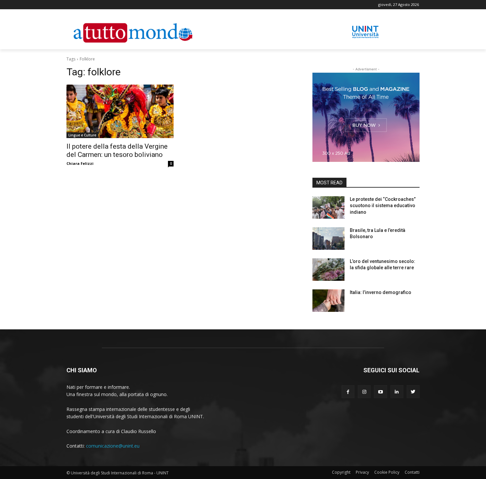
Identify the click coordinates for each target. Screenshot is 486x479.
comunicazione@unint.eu (113, 446)
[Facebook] (348, 391)
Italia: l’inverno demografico (380, 292)
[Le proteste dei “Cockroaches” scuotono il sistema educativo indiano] (328, 207)
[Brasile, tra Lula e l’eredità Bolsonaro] (328, 238)
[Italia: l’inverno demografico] (328, 300)
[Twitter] (413, 391)
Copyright (341, 472)
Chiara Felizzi (80, 163)
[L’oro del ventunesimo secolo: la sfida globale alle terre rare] (328, 269)
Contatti (412, 472)
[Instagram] (364, 391)
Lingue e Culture (82, 135)
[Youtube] (380, 391)
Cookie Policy (386, 472)
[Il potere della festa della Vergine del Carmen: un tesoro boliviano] (120, 111)
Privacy (362, 472)
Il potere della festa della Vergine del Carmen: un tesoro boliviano (117, 150)
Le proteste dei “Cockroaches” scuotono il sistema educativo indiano (383, 206)
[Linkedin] (396, 391)
